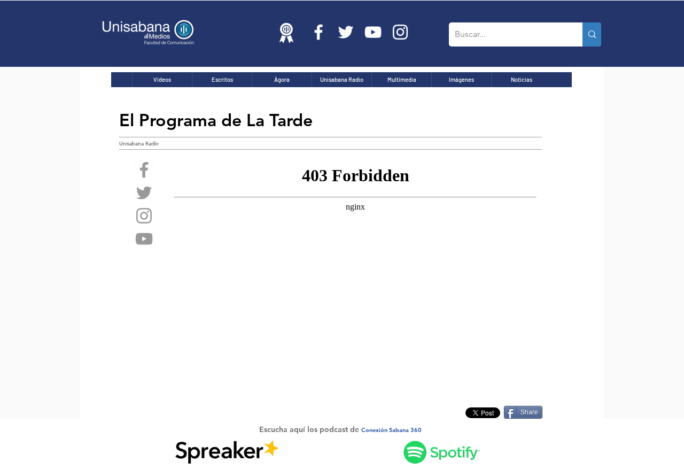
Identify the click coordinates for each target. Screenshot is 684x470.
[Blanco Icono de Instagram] (400, 32)
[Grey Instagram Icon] (144, 215)
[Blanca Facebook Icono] (318, 32)
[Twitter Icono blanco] (346, 32)
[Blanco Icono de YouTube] (373, 32)
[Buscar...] (591, 34)
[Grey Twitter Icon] (144, 192)
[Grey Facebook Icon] (144, 169)
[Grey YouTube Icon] (144, 238)
